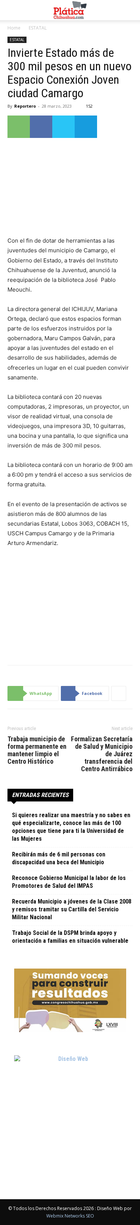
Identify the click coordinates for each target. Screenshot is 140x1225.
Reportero (25, 106)
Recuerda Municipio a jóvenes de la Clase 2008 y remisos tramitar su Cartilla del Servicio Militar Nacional (71, 909)
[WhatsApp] (18, 127)
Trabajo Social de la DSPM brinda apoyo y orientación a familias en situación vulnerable (70, 936)
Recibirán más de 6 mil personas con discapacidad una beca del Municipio (58, 858)
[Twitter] (63, 127)
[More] (118, 693)
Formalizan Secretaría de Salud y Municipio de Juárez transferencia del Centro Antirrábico (102, 754)
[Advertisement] (70, 604)
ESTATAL (38, 28)
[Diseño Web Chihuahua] (70, 1111)
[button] (13, 10)
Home (14, 28)
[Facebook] (41, 127)
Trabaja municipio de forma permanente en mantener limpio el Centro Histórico (36, 750)
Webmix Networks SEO (70, 1216)
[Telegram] (86, 127)
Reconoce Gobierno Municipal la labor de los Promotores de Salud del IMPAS (69, 881)
